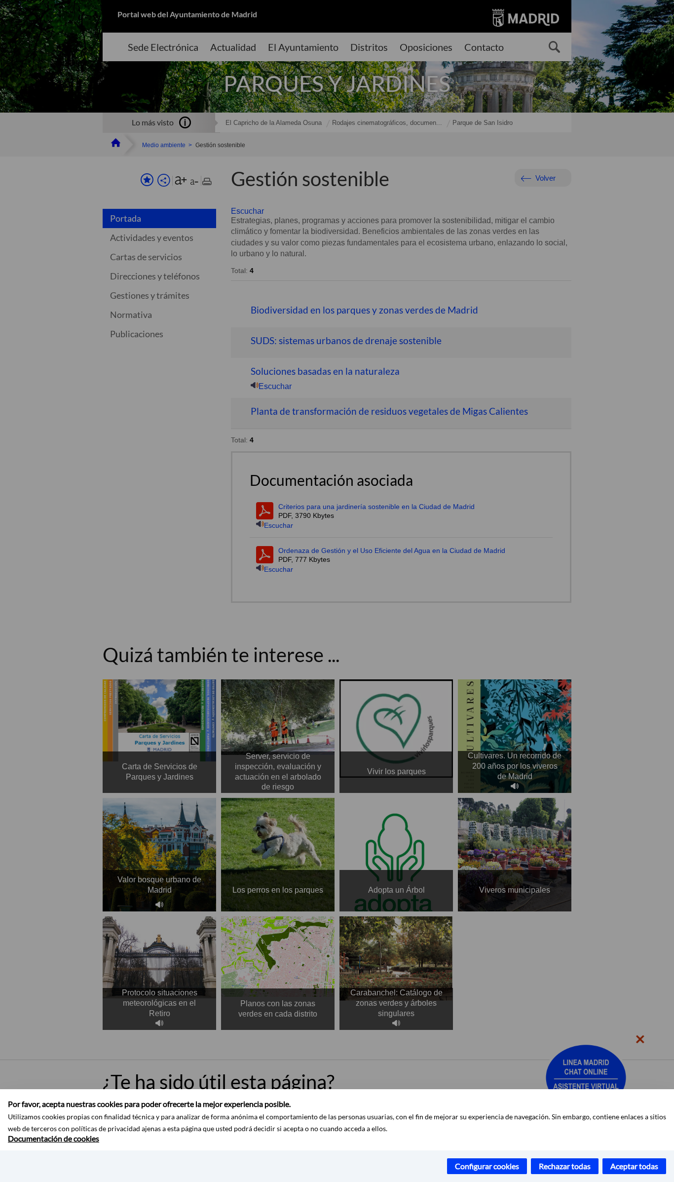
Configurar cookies (487, 1166)
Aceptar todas (634, 1166)
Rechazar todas (565, 1166)
